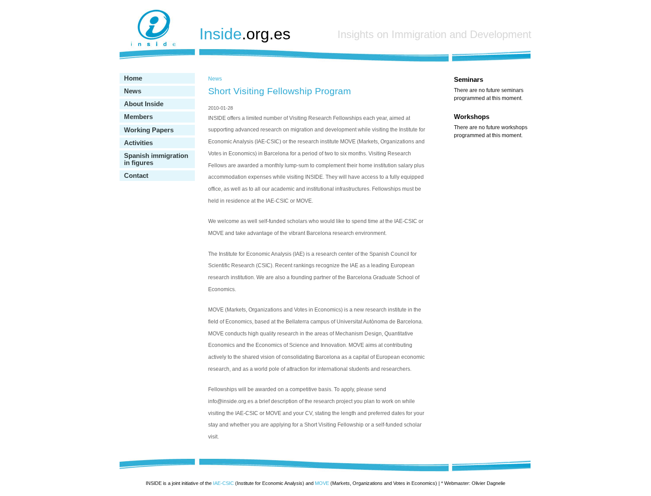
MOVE (322, 483)
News (132, 91)
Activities (138, 142)
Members (138, 116)
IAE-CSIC (223, 483)
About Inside (143, 104)
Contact (136, 175)
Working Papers (149, 130)
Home (133, 78)
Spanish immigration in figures (156, 159)
